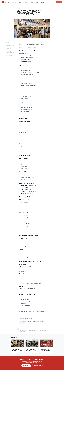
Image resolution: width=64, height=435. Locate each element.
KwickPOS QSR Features (9, 55)
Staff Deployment (8, 48)
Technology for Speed (9, 51)
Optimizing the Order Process (10, 45)
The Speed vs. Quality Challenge (10, 44)
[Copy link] (31, 318)
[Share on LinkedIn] (27, 318)
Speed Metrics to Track (9, 49)
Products (20, 2)
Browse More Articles (37, 365)
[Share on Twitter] (25, 318)
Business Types (13, 2)
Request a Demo (25, 365)
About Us (42, 2)
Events (37, 2)
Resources (31, 2)
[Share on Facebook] (29, 318)
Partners (25, 2)
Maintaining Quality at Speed (10, 52)
